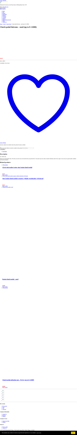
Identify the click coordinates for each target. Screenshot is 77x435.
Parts (3, 12)
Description (4, 151)
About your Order (5, 421)
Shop (3, 407)
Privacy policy (5, 426)
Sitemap (3, 416)
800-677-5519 (2, 8)
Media (3, 20)
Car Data (4, 17)
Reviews (4, 415)
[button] (3, 9)
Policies (3, 18)
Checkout (4, 409)
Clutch (4, 24)
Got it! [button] (73, 432)
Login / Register (3, 0)
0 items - (5, 1)
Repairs (3, 13)
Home (3, 11)
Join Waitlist (2, 149)
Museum (4, 15)
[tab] (39, 151)
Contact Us (4, 22)
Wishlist (3, 422)
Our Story (4, 16)
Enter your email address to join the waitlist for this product (11, 148)
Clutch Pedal (8, 24)
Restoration (4, 14)
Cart (3, 408)
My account (4, 406)
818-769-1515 (5, 6)
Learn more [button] (38, 432)
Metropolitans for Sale (6, 19)
